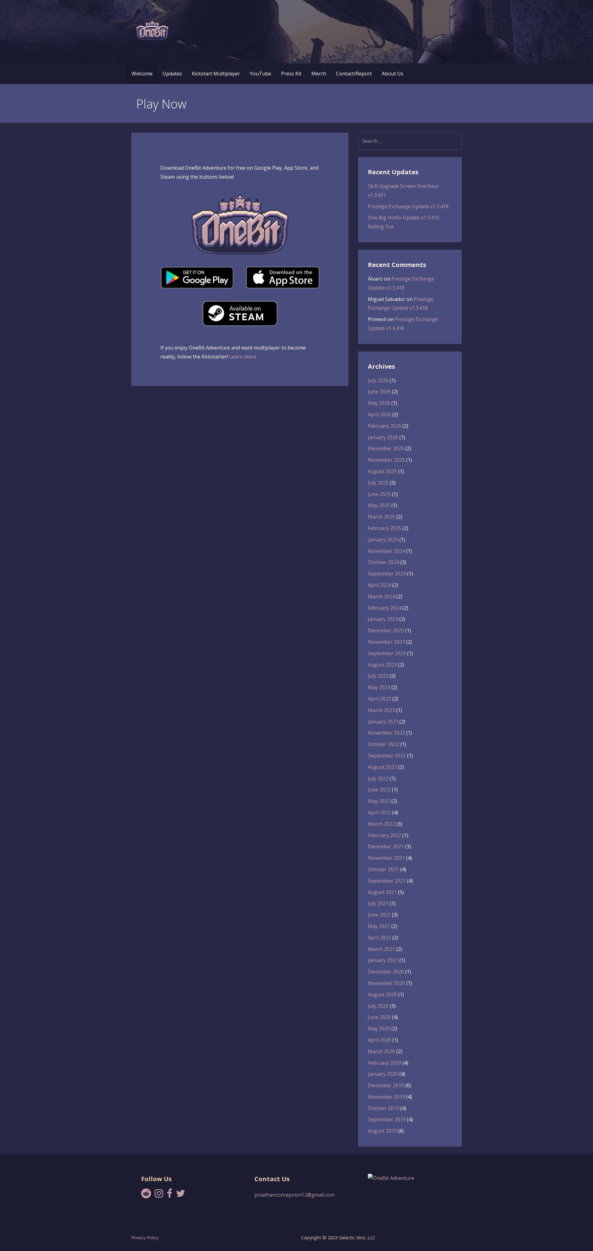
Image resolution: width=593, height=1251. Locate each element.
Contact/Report (354, 73)
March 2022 (381, 824)
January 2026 (383, 437)
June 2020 (379, 1017)
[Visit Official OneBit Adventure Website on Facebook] (169, 1195)
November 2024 (386, 551)
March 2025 (381, 516)
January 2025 (383, 539)
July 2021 (378, 903)
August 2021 (382, 892)
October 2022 (383, 744)
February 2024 (384, 607)
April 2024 (379, 585)
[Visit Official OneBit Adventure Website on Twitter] (180, 1195)
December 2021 (386, 846)
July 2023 (378, 675)
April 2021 (379, 937)
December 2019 (386, 1085)
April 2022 (379, 812)
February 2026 (384, 425)
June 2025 (379, 494)
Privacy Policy (144, 1237)
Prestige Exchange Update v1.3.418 (408, 206)
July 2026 (378, 380)
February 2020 (384, 1062)
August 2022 (382, 767)
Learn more (242, 356)
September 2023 (387, 653)
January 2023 (383, 721)
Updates (172, 73)
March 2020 (381, 1051)
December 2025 (386, 448)
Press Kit (291, 73)
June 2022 (379, 789)
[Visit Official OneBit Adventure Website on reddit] (146, 1195)
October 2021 (383, 869)
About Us (392, 73)
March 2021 (381, 949)
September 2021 (387, 880)
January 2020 (383, 1074)
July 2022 (378, 778)
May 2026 (379, 403)
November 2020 (386, 983)
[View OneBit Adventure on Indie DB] (391, 1178)
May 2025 (379, 505)
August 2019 (382, 1130)
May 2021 (379, 926)
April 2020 (379, 1040)
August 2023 (382, 664)
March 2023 (381, 710)
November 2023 (386, 641)
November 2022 (386, 732)
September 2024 (387, 573)
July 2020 (378, 1006)
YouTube (260, 73)
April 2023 (379, 698)
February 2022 (384, 835)
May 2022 (379, 801)
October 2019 (383, 1108)
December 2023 (386, 630)
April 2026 (379, 414)
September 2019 (387, 1119)
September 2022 (387, 755)
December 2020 (386, 971)
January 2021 (383, 960)
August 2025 (382, 471)
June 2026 (379, 391)
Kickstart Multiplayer (216, 73)
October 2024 (383, 562)
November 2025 (386, 459)
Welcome (142, 73)
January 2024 (383, 619)
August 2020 (382, 994)
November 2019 (386, 1096)
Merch (318, 73)
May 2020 (379, 1028)
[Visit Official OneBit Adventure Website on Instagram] (159, 1195)
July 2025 (378, 482)
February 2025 (384, 528)
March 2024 (381, 596)
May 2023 (379, 687)
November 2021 (386, 857)
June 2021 (379, 914)
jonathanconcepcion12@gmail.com (294, 1194)
